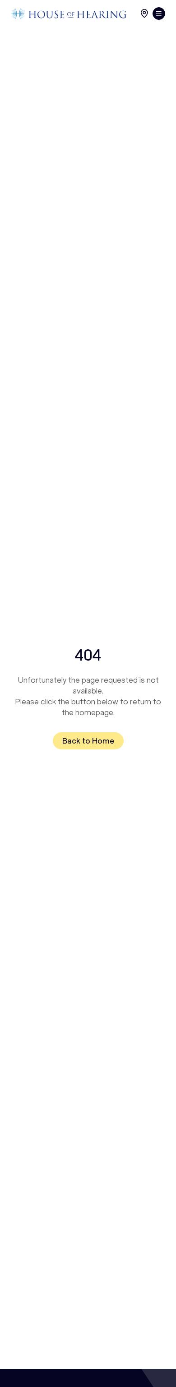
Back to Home (88, 741)
